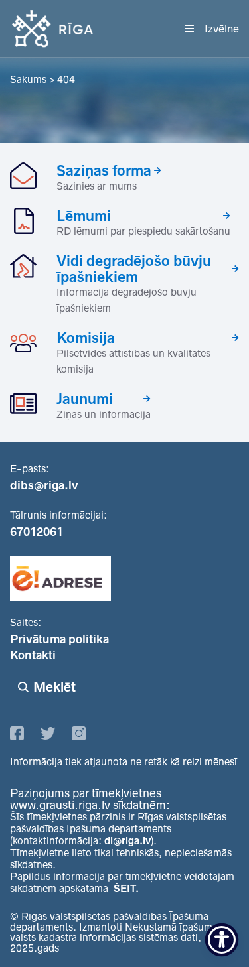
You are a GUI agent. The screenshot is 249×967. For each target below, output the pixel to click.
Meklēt (54, 687)
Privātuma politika (59, 639)
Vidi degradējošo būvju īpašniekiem (133, 269)
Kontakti (33, 655)
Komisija (85, 338)
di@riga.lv (127, 840)
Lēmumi (83, 216)
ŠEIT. (126, 888)
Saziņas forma (103, 170)
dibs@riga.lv (44, 485)
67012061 (36, 532)
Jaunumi (84, 399)
